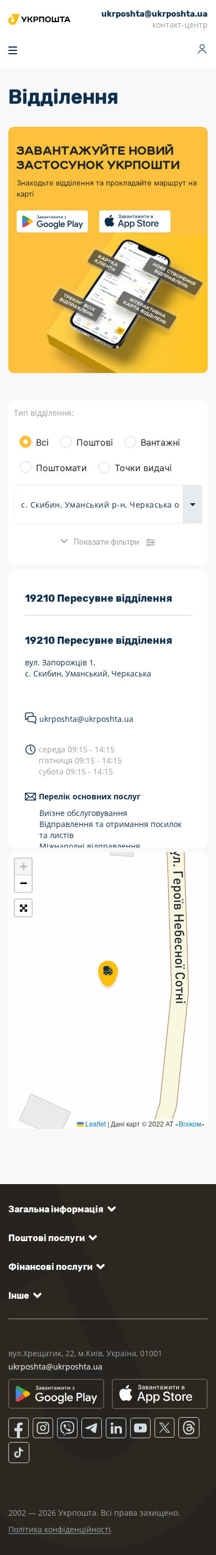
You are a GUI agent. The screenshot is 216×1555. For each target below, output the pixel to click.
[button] (108, 974)
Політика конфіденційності (59, 1529)
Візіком (190, 1123)
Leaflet (95, 1123)
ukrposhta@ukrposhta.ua (86, 719)
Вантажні (160, 442)
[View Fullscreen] (23, 908)
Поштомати (61, 467)
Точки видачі (143, 467)
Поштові (94, 442)
